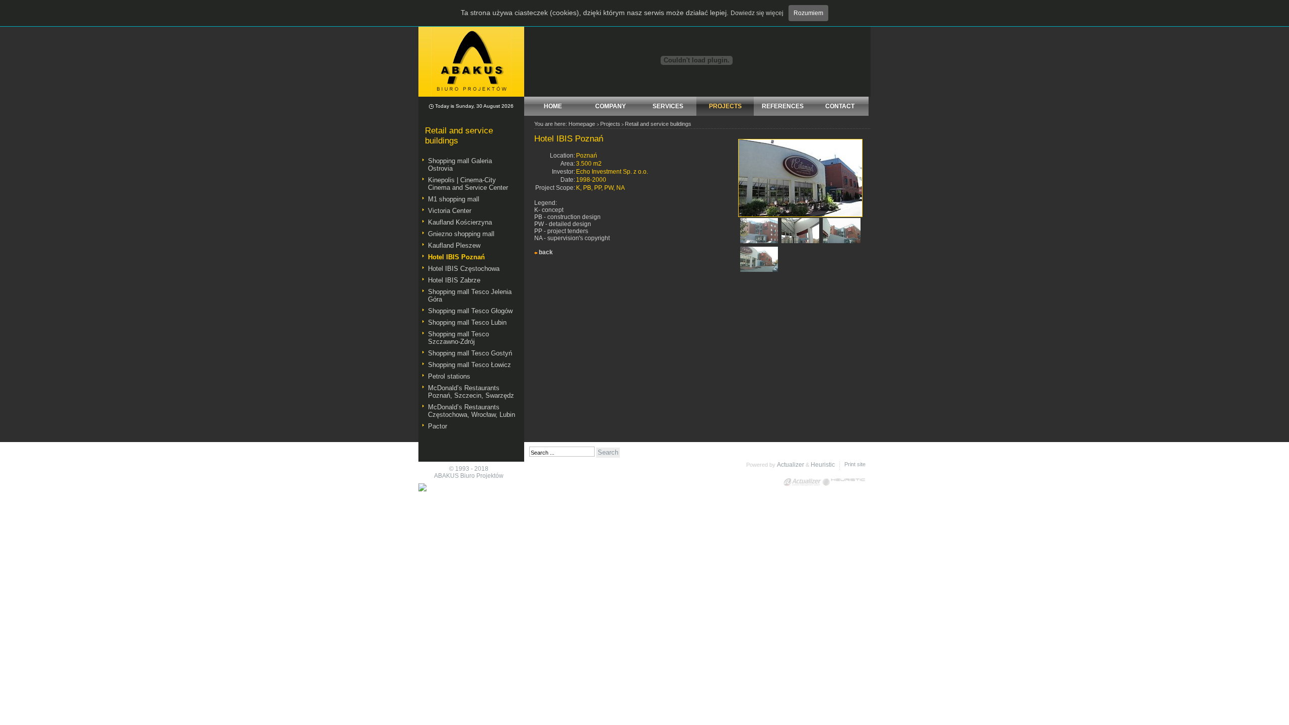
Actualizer (790, 464)
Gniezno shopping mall (461, 234)
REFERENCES (783, 106)
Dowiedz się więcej (757, 13)
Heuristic (823, 464)
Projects (610, 124)
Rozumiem (808, 13)
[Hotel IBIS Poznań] (800, 215)
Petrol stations (449, 376)
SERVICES (668, 106)
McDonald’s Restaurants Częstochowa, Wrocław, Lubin (471, 410)
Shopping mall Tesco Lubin (467, 322)
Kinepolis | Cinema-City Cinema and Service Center (468, 183)
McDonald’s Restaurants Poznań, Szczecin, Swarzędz (471, 391)
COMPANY (610, 106)
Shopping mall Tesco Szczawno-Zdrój (458, 337)
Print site (855, 464)
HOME (553, 106)
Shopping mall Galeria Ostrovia (460, 164)
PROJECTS (725, 106)
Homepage (581, 124)
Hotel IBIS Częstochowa (463, 268)
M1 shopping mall (453, 199)
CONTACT (839, 106)
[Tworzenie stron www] (844, 482)
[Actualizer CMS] (802, 482)
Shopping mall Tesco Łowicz (469, 365)
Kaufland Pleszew (454, 245)
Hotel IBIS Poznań (456, 257)
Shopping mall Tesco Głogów (470, 311)
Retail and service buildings (658, 124)
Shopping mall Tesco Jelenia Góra (470, 295)
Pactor (437, 426)
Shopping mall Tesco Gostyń (470, 353)
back (546, 252)
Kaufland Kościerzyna (460, 222)
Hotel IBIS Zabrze (454, 280)
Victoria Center (449, 210)
